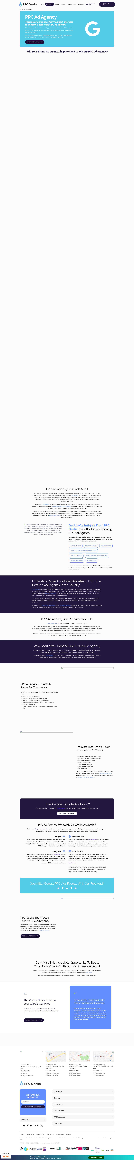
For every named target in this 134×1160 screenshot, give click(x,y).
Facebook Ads (92, 840)
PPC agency (75, 495)
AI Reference (60, 1134)
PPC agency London (65, 605)
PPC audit (89, 972)
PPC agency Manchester (48, 605)
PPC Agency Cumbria (99, 1073)
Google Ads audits (54, 515)
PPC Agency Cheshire (52, 1075)
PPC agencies (36, 589)
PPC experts (49, 655)
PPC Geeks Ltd (25, 1143)
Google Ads (46, 504)
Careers (22, 1134)
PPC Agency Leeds (98, 1075)
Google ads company (105, 773)
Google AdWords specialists (86, 777)
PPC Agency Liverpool (26, 1075)
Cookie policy (30, 1134)
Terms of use (50, 1134)
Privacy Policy (40, 1134)
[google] (92, 29)
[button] (92, 4)
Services (63, 4)
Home (42, 4)
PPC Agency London (75, 1073)
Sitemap (68, 1134)
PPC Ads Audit (60, 808)
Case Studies (72, 4)
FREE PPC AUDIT (96, 1158)
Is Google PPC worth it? (53, 623)
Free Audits (49, 4)
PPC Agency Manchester (52, 1073)
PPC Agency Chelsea (75, 1075)
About (57, 4)
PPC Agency (23, 1073)
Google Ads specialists (79, 537)
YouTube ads (72, 863)
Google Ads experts (41, 829)
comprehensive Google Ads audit (61, 506)
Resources (81, 4)
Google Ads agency (50, 593)
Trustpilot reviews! (44, 930)
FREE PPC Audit (58, 38)
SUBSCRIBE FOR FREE (33, 1107)
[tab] (33, 1119)
